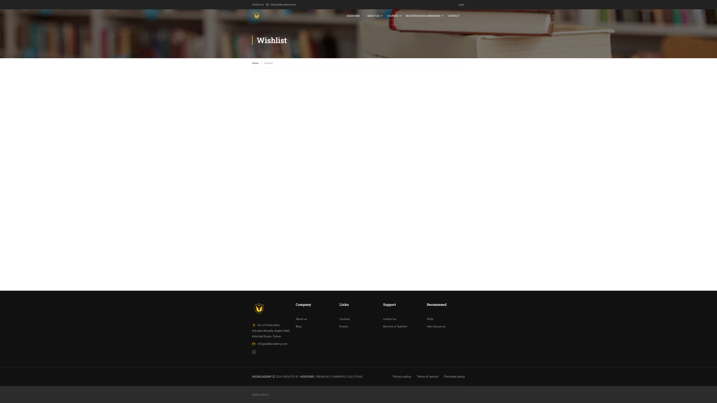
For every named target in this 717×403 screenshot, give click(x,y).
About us (301, 319)
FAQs (430, 319)
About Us (373, 15)
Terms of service (427, 376)
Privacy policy (402, 376)
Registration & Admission (423, 15)
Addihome (353, 15)
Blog (298, 326)
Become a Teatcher (395, 326)
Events (343, 326)
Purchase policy (454, 376)
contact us (389, 319)
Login (461, 4)
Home (255, 63)
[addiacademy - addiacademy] (256, 16)
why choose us (436, 326)
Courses (392, 15)
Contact (453, 15)
